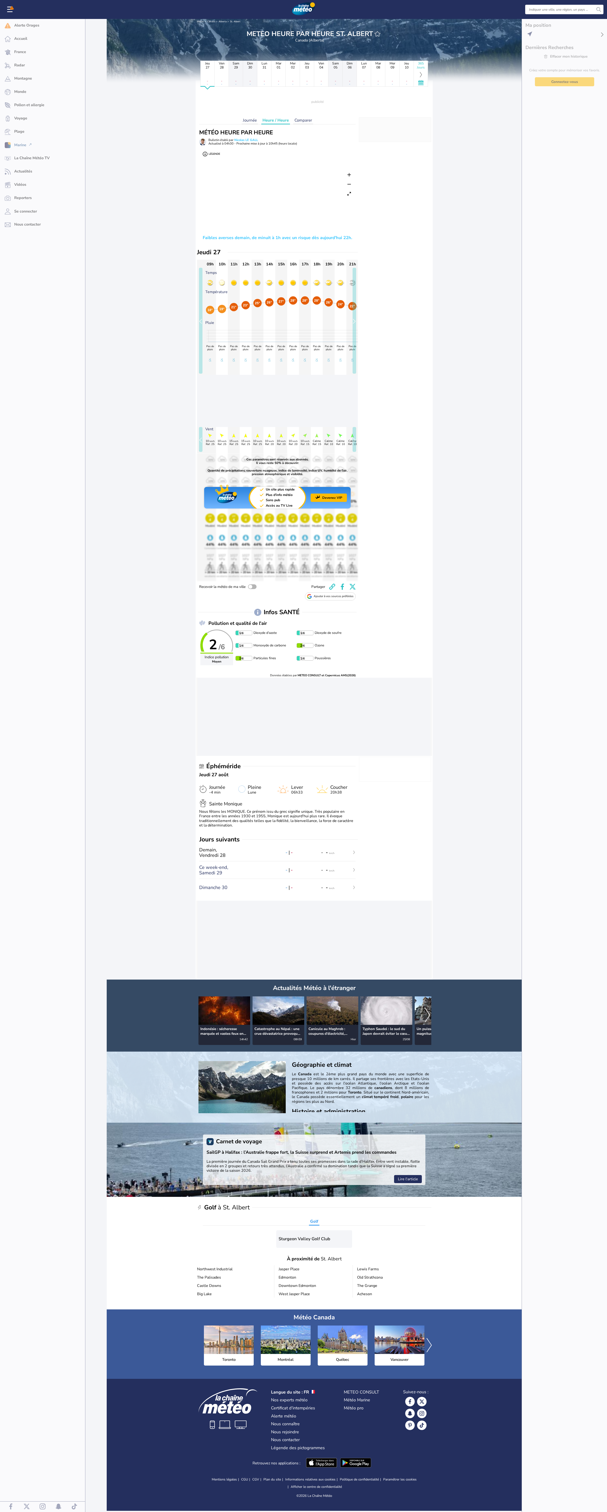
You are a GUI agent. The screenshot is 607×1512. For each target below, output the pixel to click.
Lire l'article (408, 1179)
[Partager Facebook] (342, 587)
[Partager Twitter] (352, 587)
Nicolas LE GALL (246, 140)
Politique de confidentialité (359, 1479)
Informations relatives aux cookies (310, 1479)
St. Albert (235, 21)
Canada (211, 21)
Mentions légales (224, 1479)
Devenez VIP (332, 497)
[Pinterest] (410, 1425)
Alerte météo (283, 1416)
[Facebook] (410, 1401)
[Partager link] (332, 587)
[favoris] (377, 34)
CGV (255, 1479)
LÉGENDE (214, 154)
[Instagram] (422, 1413)
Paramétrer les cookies (400, 1479)
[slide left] (200, 321)
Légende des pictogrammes (298, 1448)
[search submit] (598, 9)
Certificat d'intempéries (293, 1408)
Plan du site (272, 1479)
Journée (250, 120)
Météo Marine (357, 1400)
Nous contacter (285, 1440)
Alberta (223, 21)
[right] (427, 1016)
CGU (244, 1479)
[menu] (10, 9)
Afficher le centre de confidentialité (316, 1487)
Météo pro (353, 1408)
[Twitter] (422, 1401)
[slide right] (354, 321)
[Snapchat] (410, 1413)
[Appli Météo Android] (355, 1463)
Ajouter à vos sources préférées (334, 596)
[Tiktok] (422, 1425)
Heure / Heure (275, 120)
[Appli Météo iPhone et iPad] (321, 1463)
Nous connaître (285, 1424)
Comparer (303, 120)
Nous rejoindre (285, 1432)
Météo (200, 21)
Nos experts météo (289, 1400)
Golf (314, 1221)
